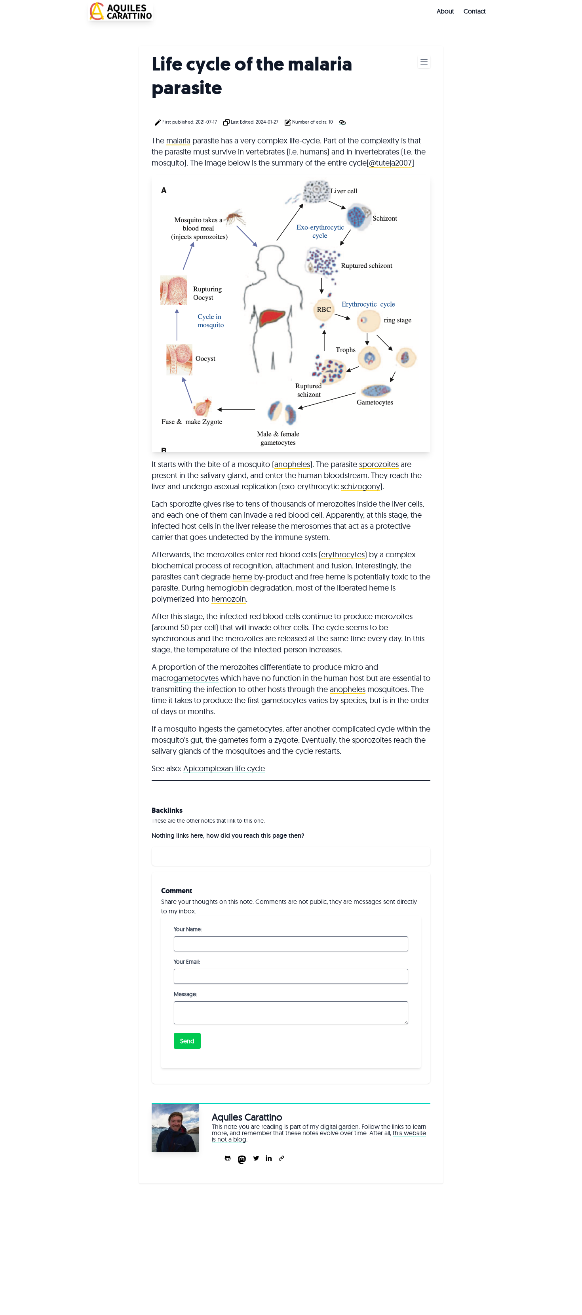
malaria (178, 140)
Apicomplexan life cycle (224, 768)
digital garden (339, 1126)
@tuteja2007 (390, 163)
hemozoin (228, 599)
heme (242, 576)
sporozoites (379, 464)
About (445, 11)
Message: (185, 994)
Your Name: (188, 929)
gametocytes (196, 678)
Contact (475, 11)
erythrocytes (343, 554)
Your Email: (187, 961)
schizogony (360, 486)
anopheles (292, 464)
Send (187, 1041)
